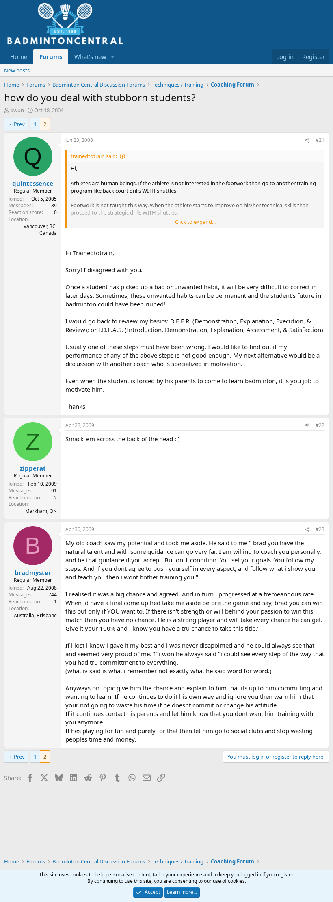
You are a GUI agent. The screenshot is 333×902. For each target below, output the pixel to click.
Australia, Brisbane (35, 615)
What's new (90, 56)
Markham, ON (41, 510)
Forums (50, 56)
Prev (19, 124)
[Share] (307, 140)
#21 (320, 140)
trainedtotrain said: (94, 156)
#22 (320, 425)
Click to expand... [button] (195, 222)
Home (18, 56)
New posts (17, 70)
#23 (320, 529)
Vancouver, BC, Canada (40, 229)
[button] (113, 56)
